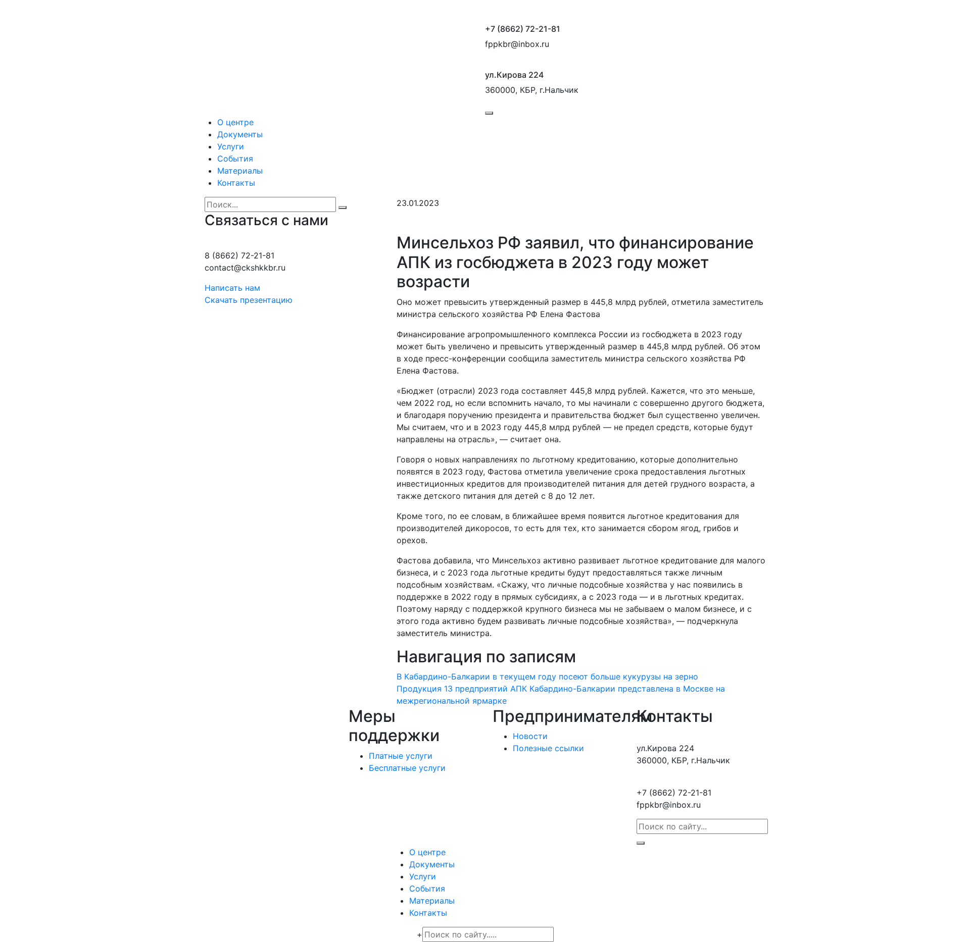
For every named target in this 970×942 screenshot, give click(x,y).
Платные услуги (400, 756)
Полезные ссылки (548, 748)
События (235, 158)
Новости (530, 736)
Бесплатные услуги (407, 768)
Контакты (236, 183)
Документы (240, 134)
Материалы (240, 171)
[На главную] (341, 64)
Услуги (230, 146)
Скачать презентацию (249, 300)
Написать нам (232, 288)
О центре (235, 122)
